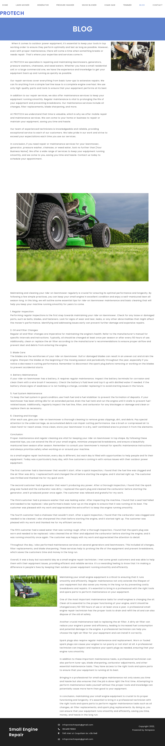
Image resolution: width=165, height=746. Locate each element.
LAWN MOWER (22, 5)
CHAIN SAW (109, 5)
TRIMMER (127, 5)
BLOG (142, 5)
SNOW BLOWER (89, 5)
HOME (5, 5)
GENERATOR (43, 5)
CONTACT (158, 5)
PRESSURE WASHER (65, 5)
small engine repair (23, 732)
